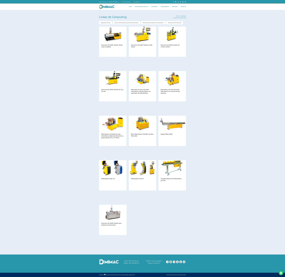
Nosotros (175, 6)
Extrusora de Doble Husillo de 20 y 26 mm (112, 90)
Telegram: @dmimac (154, 263)
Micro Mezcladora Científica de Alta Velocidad (142, 135)
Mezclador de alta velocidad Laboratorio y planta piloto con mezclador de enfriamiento (141, 91)
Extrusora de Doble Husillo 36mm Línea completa (112, 46)
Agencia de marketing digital (122, 274)
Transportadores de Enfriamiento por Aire (171, 179)
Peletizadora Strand (137, 179)
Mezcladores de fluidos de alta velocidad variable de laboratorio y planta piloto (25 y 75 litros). (112, 136)
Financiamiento (165, 6)
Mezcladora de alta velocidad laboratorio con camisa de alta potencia (170, 91)
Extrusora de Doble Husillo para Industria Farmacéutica (126, 22)
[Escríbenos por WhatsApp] (281, 273)
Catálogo (183, 16)
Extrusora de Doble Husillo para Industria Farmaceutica (111, 224)
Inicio (130, 6)
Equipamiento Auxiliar (105, 22)
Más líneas (154, 6)
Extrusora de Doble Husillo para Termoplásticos (153, 22)
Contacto (183, 6)
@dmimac (137, 1)
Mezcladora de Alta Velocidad (174, 22)
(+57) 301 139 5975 (126, 1)
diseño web (132, 274)
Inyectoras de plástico (141, 6)
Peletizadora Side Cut (108, 179)
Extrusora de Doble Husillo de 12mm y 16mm (170, 46)
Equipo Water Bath (167, 134)
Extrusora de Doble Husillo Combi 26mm (141, 46)
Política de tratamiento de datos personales (176, 274)
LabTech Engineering (180, 17)
